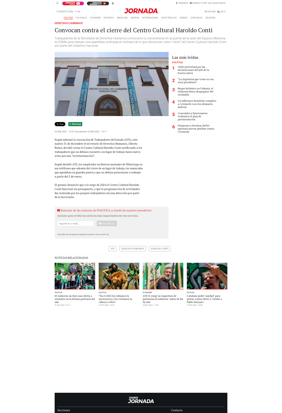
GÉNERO (184, 18)
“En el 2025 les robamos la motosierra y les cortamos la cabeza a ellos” (115, 299)
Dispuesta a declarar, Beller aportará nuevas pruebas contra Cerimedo (196, 128)
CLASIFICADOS (218, 3)
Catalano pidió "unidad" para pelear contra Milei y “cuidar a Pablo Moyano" (204, 299)
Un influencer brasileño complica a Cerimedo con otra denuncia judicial (197, 104)
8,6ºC (223, 11)
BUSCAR (212, 11)
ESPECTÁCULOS (169, 18)
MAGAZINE (122, 18)
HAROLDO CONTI (159, 248)
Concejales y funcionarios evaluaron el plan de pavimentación (193, 116)
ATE (113, 248)
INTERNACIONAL (150, 18)
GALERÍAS (210, 18)
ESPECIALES (197, 18)
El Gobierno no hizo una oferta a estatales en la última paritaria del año (75, 299)
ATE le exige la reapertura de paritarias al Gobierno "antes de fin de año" (163, 299)
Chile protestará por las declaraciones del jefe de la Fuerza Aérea (193, 70)
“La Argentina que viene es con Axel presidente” (196, 80)
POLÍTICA (68, 18)
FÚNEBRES (183, 3)
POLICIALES (81, 18)
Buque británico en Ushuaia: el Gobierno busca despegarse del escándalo (195, 91)
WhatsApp (76, 124)
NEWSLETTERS (200, 3)
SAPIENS (135, 18)
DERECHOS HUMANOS (69, 23)
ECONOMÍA (95, 18)
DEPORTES (109, 18)
